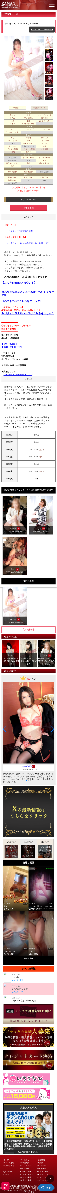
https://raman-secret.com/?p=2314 (18, 375)
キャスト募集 (26, 1177)
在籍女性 (41, 1159)
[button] (5, 729)
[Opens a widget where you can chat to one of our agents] (46, 1188)
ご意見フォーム (27, 1174)
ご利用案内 (25, 1162)
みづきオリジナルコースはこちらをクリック (27, 313)
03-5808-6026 (23, 1188)
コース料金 (25, 1159)
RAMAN (8, 3)
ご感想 (6, 1174)
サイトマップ (43, 1180)
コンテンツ (42, 1177)
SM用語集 (25, 1168)
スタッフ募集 (26, 1180)
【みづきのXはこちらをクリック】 (22, 301)
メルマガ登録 (43, 1171)
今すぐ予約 (28, 208)
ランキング (42, 1165)
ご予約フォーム (27, 1171)
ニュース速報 (9, 1162)
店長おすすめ (9, 1165)
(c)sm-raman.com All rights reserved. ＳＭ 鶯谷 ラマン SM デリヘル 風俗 (28, 1191)
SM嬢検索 (42, 1168)
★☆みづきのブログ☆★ (42, 29)
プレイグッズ (26, 1165)
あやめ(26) (27, 766)
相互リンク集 (43, 1174)
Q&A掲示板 (8, 1171)
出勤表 (40, 1162)
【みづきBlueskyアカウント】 (19, 282)
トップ (6, 1159)
